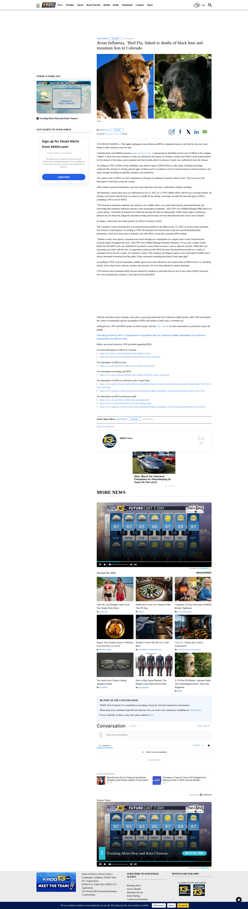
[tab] (105, 745)
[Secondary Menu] (40, 5)
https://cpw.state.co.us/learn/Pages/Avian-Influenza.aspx (125, 353)
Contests (140, 5)
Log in (199, 726)
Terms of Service (89, 874)
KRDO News (104, 130)
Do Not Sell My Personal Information (100, 891)
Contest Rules (89, 894)
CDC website (162, 326)
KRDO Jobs (110, 877)
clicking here (195, 710)
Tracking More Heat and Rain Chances (58, 118)
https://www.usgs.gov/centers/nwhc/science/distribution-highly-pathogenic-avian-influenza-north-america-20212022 (152, 391)
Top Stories (121, 419)
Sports (80, 5)
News (60, 5)
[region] (154, 760)
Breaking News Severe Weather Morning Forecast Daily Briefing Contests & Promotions (137, 892)
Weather (70, 5)
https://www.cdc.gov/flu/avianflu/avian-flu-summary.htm (125, 403)
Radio (116, 5)
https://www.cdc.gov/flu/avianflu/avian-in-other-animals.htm (127, 366)
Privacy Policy (105, 874)
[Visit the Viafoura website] (205, 794)
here (151, 715)
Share (150, 5)
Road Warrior (93, 5)
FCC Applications (90, 881)
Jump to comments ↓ (106, 426)
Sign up (207, 726)
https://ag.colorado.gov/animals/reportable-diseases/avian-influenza (130, 357)
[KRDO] (49, 5)
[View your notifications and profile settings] (209, 745)
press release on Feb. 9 (142, 153)
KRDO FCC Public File (93, 884)
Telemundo (127, 5)
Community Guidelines (92, 877)
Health (106, 5)
